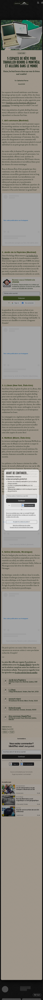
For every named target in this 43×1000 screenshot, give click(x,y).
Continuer (21, 501)
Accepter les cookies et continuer (21, 523)
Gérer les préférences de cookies (21, 527)
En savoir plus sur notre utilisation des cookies (21, 529)
